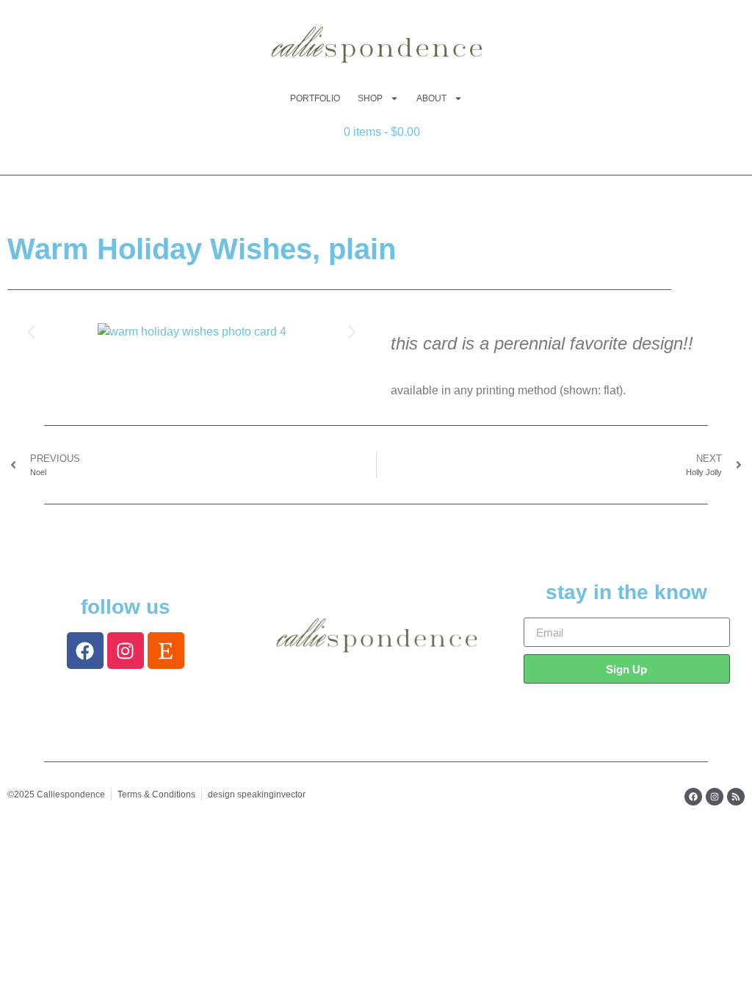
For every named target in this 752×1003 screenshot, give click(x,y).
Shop (370, 98)
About (431, 98)
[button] (31, 332)
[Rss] (736, 796)
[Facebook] (85, 650)
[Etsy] (166, 650)
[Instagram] (125, 650)
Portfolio (315, 98)
